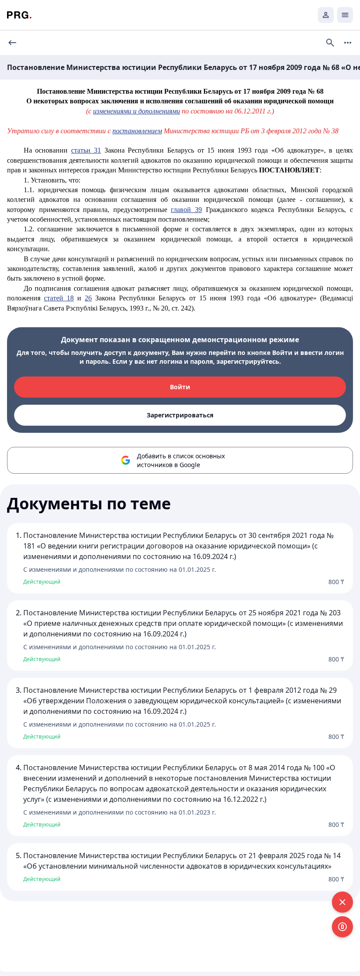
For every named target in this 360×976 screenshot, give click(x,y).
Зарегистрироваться (180, 415)
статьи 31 (86, 150)
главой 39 (186, 209)
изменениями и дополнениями (136, 111)
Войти (180, 387)
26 (88, 298)
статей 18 (59, 298)
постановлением (137, 131)
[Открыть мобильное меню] (345, 15)
